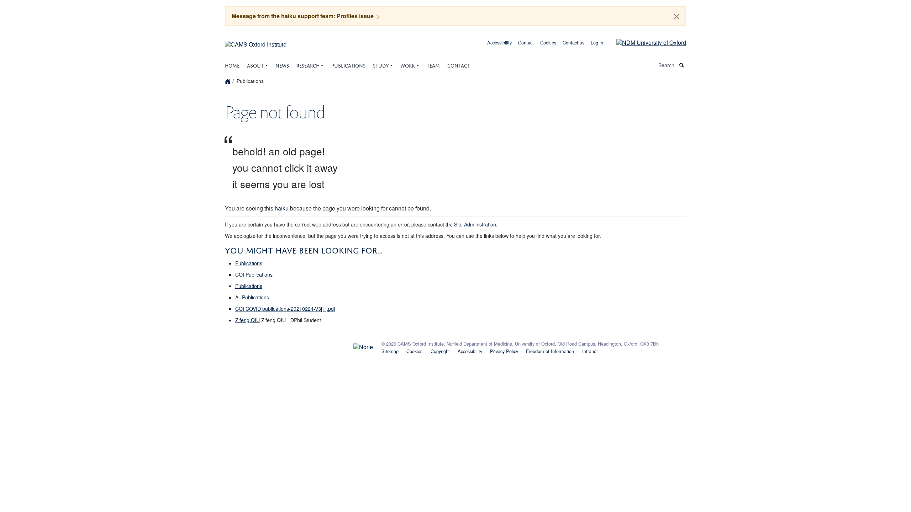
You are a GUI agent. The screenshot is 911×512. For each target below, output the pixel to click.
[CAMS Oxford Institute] (255, 42)
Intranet (590, 351)
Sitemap (390, 351)
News (282, 65)
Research (308, 65)
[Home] (228, 80)
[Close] (676, 17)
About (255, 65)
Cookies (548, 42)
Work (407, 65)
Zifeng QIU (247, 320)
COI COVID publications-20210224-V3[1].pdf (285, 308)
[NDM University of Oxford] (646, 42)
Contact (526, 42)
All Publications (252, 297)
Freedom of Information (550, 351)
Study (381, 65)
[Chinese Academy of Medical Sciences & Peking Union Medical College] (299, 345)
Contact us (573, 42)
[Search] (682, 65)
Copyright (440, 351)
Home (232, 65)
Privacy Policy (504, 351)
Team (433, 65)
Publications (348, 65)
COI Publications (254, 274)
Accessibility (499, 42)
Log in (597, 42)
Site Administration (475, 224)
